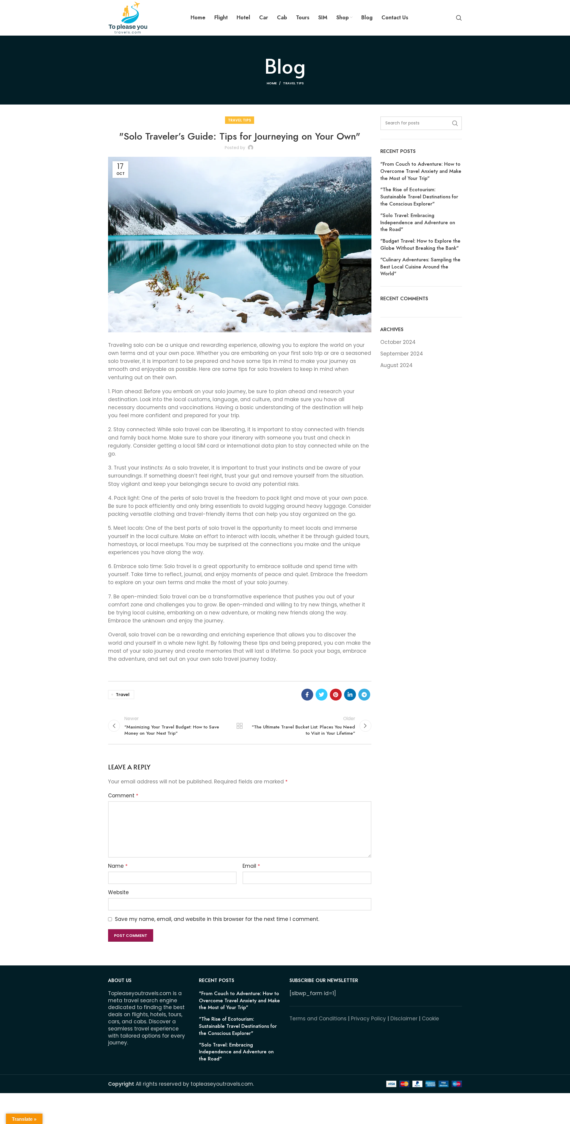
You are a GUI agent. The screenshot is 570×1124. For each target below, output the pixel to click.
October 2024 (398, 342)
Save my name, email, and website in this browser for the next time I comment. (217, 919)
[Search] (459, 18)
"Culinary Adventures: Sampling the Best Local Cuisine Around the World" (420, 266)
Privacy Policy (368, 1018)
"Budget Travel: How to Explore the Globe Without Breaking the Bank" (420, 245)
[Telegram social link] (364, 695)
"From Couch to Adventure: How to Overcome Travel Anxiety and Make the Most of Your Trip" (420, 171)
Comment (123, 795)
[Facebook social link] (307, 695)
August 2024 (396, 365)
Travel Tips (293, 83)
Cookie (430, 1018)
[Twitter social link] (321, 695)
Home (272, 83)
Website (118, 892)
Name (118, 866)
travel (122, 695)
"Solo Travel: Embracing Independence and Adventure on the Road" (417, 222)
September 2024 (401, 353)
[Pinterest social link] (336, 695)
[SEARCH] (455, 123)
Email (251, 866)
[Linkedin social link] (350, 695)
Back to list (239, 726)
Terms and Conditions (317, 1018)
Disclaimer (403, 1018)
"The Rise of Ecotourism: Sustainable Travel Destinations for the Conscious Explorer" (419, 196)
